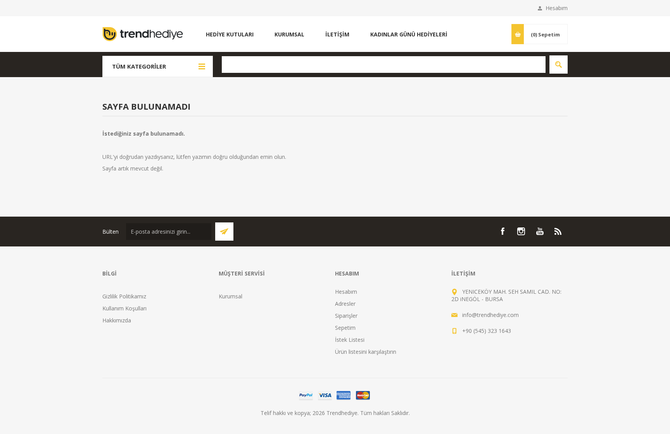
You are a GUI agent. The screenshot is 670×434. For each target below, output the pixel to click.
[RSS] (558, 231)
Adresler (345, 303)
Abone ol (224, 231)
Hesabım (557, 8)
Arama (558, 64)
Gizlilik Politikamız (124, 296)
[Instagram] (521, 231)
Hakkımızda (116, 320)
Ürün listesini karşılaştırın (365, 351)
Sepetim (345, 327)
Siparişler (346, 315)
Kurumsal (230, 296)
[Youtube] (540, 231)
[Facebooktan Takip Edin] (502, 231)
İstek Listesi (349, 339)
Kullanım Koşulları (124, 308)
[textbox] (384, 64)
